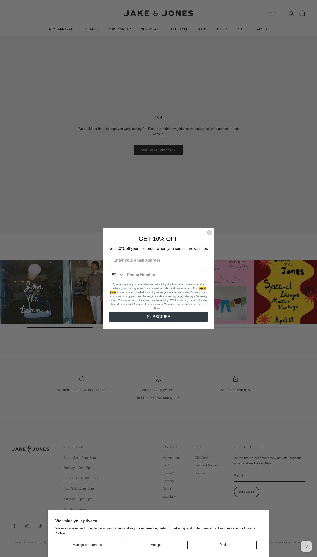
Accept (156, 545)
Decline (224, 545)
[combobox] (116, 274)
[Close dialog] (209, 232)
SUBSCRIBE (158, 317)
